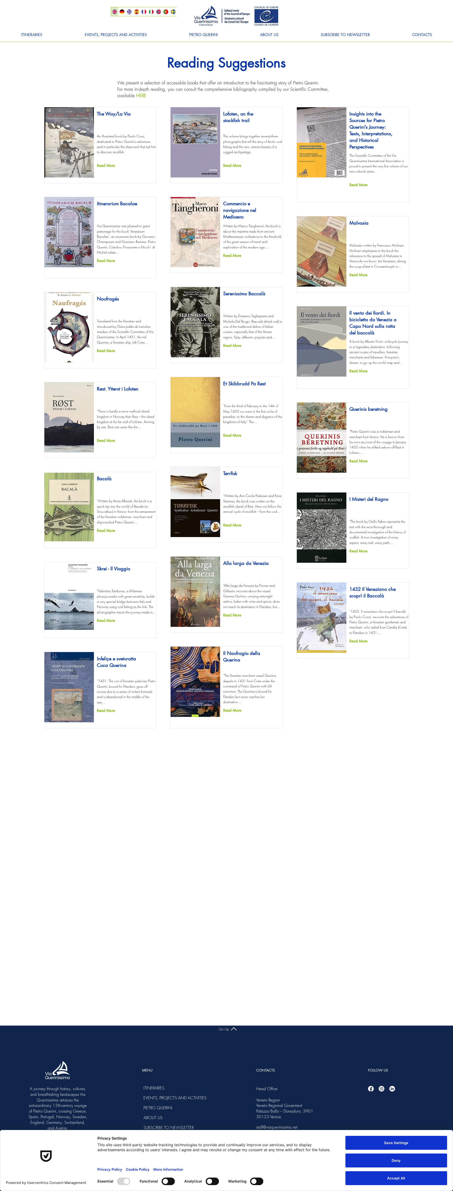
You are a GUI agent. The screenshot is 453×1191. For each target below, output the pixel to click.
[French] (143, 11)
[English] (114, 11)
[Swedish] (173, 11)
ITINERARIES (153, 1088)
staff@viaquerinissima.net (277, 1127)
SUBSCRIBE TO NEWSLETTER (156, 1127)
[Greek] (129, 11)
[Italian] (151, 11)
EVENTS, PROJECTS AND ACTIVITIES (156, 1098)
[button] (31, 35)
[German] (122, 11)
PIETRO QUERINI (156, 1107)
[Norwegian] (158, 11)
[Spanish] (136, 11)
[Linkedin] (392, 1089)
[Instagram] (381, 1089)
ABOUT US (152, 1117)
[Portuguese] (165, 11)
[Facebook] (371, 1089)
